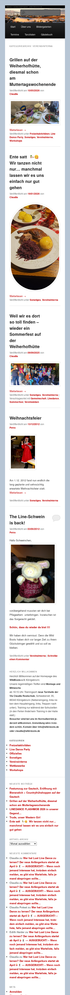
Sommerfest (16, 402)
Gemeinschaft (38, 398)
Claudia (14, 94)
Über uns (26, 26)
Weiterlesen (18, 130)
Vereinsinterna (45, 137)
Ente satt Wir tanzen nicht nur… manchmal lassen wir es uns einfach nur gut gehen (27, 172)
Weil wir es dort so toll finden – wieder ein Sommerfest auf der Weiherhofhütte (25, 331)
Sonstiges (30, 137)
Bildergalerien (43, 26)
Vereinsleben (31, 402)
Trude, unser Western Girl (25, 817)
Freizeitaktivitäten (40, 133)
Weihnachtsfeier (25, 418)
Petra (13, 427)
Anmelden (16, 991)
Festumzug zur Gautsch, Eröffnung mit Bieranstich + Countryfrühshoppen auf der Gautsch (35, 792)
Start (12, 26)
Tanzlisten (30, 34)
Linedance (53, 398)
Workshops (16, 140)
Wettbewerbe (17, 765)
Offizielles (16, 753)
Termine (14, 34)
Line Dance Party (20, 749)
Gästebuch (46, 34)
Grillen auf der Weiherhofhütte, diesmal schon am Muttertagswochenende (33, 72)
